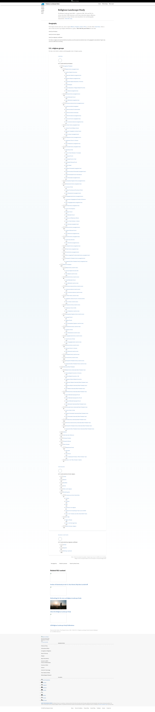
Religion (43, 656)
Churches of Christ (69, 187)
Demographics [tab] (54, 563)
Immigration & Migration (46, 650)
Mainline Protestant (67, 264)
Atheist (64, 544)
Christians (60, 56)
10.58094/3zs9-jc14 (56, 631)
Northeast (77, 26)
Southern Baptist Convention (71, 72)
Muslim (64, 479)
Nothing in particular (67, 550)
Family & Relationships (46, 662)
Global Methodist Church (70, 97)
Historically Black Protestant (69, 366)
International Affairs (45, 648)
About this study (68, 18)
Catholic (65, 432)
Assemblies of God (69, 149)
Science (42, 667)
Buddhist (65, 482)
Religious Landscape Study (53, 4)
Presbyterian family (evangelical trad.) (73, 137)
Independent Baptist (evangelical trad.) (73, 75)
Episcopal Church (68, 317)
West (85, 26)
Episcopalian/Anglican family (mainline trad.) (75, 314)
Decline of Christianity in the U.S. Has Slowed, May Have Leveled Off (69, 584)
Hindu (64, 485)
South (81, 26)
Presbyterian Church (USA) (70, 307)
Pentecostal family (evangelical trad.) (73, 146)
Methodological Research (46, 675)
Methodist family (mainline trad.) (72, 277)
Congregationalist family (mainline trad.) (74, 335)
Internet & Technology (45, 670)
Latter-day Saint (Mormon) (68, 435)
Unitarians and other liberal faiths (72, 495)
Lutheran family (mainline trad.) (72, 295)
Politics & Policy (44, 645)
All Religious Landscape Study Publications (62, 625)
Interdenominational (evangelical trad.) (73, 115)
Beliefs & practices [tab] (63, 563)
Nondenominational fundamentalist (72, 109)
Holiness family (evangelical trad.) (72, 205)
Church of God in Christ (70, 410)
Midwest (73, 26)
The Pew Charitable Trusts (103, 704)
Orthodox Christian (67, 438)
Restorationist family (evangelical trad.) (74, 183)
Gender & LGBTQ (44, 661)
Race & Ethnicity (44, 653)
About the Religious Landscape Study (60, 612)
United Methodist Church (70, 280)
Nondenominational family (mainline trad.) (74, 286)
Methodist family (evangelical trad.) (73, 94)
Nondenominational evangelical (71, 106)
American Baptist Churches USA (71, 270)
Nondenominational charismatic (71, 112)
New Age (67, 516)
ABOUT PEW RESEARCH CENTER (46, 703)
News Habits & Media (45, 672)
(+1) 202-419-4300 (44, 642)
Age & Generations (45, 658)
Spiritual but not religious (70, 507)
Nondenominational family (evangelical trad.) (75, 103)
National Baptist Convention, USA (72, 376)
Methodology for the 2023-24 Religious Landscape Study (65, 598)
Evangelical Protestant (67, 66)
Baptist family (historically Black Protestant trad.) (76, 370)
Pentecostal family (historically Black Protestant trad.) (76, 407)
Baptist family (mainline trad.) (72, 267)
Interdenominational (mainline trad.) (72, 289)
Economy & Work (44, 665)
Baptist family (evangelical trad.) (72, 69)
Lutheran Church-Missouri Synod (72, 128)
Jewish (64, 476)
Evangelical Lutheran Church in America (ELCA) (75, 298)
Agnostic (65, 547)
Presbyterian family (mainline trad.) (73, 304)
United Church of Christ (70, 338)
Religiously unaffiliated (63, 534)
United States (97, 26)
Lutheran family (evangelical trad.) (73, 125)
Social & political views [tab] (74, 563)
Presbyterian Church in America (71, 140)
